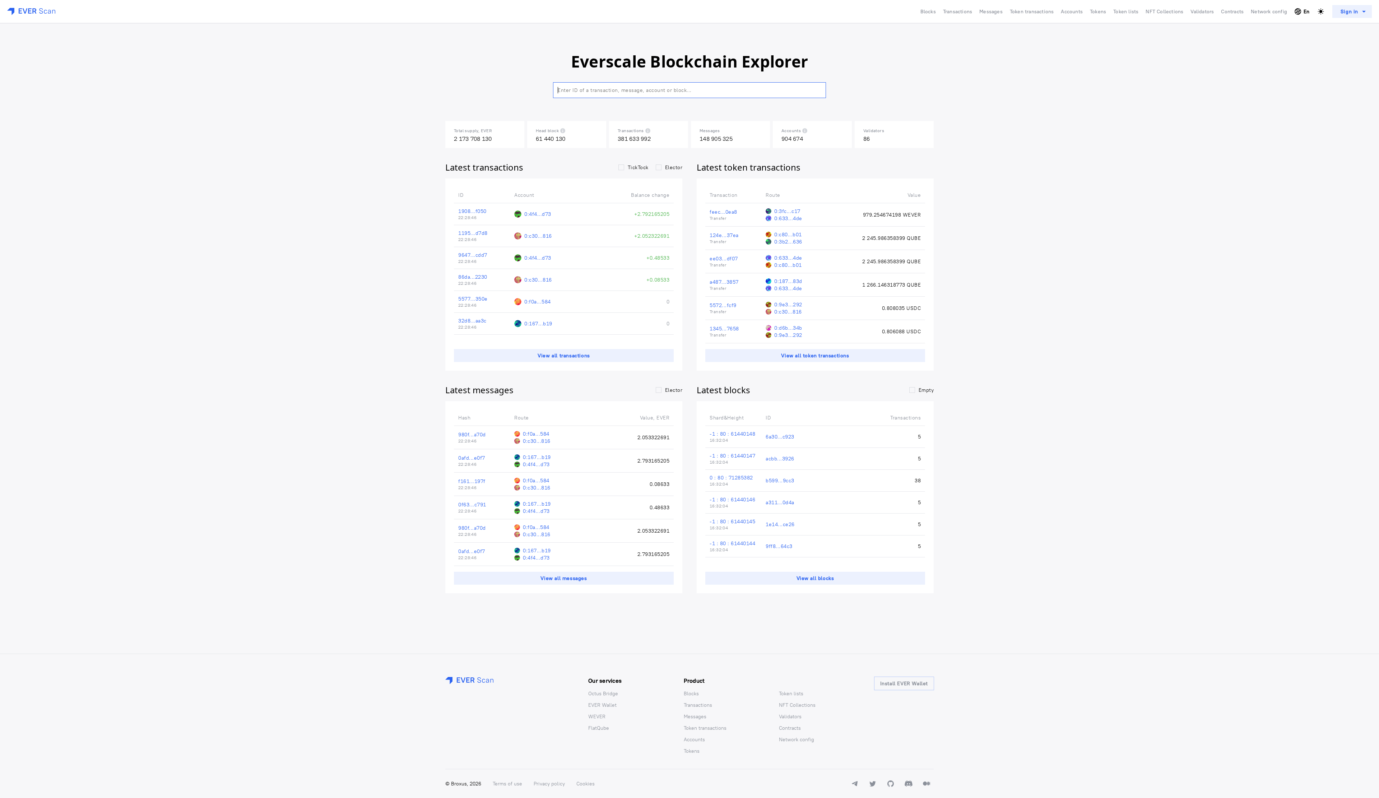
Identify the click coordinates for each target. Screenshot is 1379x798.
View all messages (563, 578)
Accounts (1072, 11)
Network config (1269, 11)
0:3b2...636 (788, 241)
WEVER (596, 716)
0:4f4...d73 (537, 214)
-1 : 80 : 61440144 (732, 543)
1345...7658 (724, 328)
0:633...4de (788, 218)
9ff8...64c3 (779, 546)
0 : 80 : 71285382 (731, 477)
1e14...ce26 (780, 524)
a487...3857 (724, 282)
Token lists (1125, 11)
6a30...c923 (780, 436)
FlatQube (598, 728)
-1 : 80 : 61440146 (732, 499)
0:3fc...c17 (787, 211)
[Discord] (908, 783)
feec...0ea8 (723, 212)
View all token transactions (815, 355)
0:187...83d (788, 281)
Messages (991, 11)
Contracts (1232, 11)
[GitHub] (890, 783)
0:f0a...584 (537, 301)
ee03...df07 (724, 258)
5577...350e (473, 299)
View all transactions (564, 355)
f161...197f (472, 481)
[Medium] (926, 783)
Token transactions (1032, 11)
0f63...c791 (472, 504)
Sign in (1349, 11)
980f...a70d (472, 434)
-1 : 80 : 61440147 (732, 456)
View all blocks (815, 578)
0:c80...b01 (788, 234)
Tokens (1098, 11)
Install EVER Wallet (904, 683)
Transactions (957, 11)
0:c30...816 (538, 236)
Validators (1202, 11)
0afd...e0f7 (471, 458)
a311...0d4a (780, 502)
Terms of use (507, 783)
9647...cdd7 (472, 255)
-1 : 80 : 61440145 (732, 521)
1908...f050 (472, 211)
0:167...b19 (538, 323)
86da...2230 (472, 277)
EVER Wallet (602, 705)
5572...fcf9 (723, 305)
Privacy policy (549, 783)
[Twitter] (872, 783)
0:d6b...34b (788, 328)
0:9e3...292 (788, 304)
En (1306, 11)
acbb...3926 (780, 458)
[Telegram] (855, 783)
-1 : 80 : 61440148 (732, 434)
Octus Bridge (603, 693)
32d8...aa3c (472, 320)
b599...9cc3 (780, 480)
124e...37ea (724, 235)
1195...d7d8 (473, 233)
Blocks (928, 11)
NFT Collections (1164, 11)
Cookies (585, 783)
